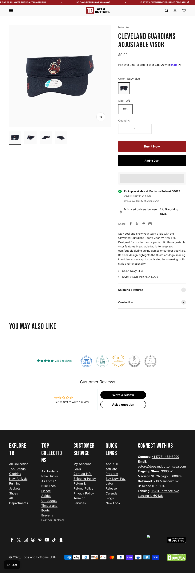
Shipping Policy (85, 479)
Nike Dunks (49, 476)
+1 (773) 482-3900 (165, 457)
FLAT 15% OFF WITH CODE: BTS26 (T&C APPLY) (161, 2)
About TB (112, 464)
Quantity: (124, 120)
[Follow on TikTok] (54, 539)
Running (15, 483)
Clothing (15, 474)
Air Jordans (49, 471)
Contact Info (83, 474)
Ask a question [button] (123, 404)
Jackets (14, 488)
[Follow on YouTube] (47, 539)
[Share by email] (150, 223)
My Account (82, 464)
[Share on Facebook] (130, 223)
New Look (113, 503)
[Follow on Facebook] (11, 539)
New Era (123, 27)
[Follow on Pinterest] (39, 539)
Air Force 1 (49, 481)
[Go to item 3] (46, 138)
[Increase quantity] (145, 129)
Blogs (110, 498)
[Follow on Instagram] (25, 539)
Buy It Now (152, 146)
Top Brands (17, 469)
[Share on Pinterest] (143, 223)
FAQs (77, 469)
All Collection (18, 464)
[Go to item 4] (61, 138)
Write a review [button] (123, 395)
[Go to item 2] (30, 138)
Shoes (13, 493)
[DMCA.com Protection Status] (176, 557)
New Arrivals (18, 479)
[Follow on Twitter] (18, 539)
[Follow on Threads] (32, 539)
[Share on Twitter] (137, 223)
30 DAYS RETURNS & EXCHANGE (90, 2)
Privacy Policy (84, 493)
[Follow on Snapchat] (61, 539)
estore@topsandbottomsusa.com (162, 466)
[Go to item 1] (15, 138)
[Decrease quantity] (123, 129)
